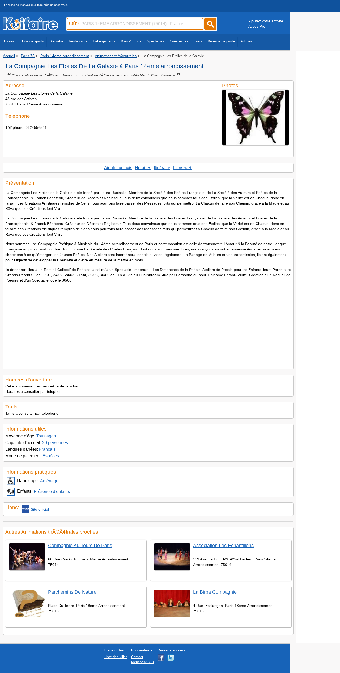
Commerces (179, 41)
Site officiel (40, 509)
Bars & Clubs (131, 41)
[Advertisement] (148, 324)
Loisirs (9, 41)
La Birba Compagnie (215, 592)
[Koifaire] (30, 28)
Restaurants (78, 41)
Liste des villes (116, 657)
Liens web (182, 167)
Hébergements (104, 41)
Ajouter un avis (118, 167)
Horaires (143, 167)
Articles (246, 41)
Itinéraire (162, 167)
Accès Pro (256, 26)
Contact (137, 657)
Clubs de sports (32, 41)
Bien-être (56, 41)
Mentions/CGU (142, 662)
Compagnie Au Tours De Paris (80, 545)
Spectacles (155, 41)
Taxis (198, 41)
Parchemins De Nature (72, 592)
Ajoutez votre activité (265, 21)
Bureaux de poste (221, 41)
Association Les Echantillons (223, 545)
